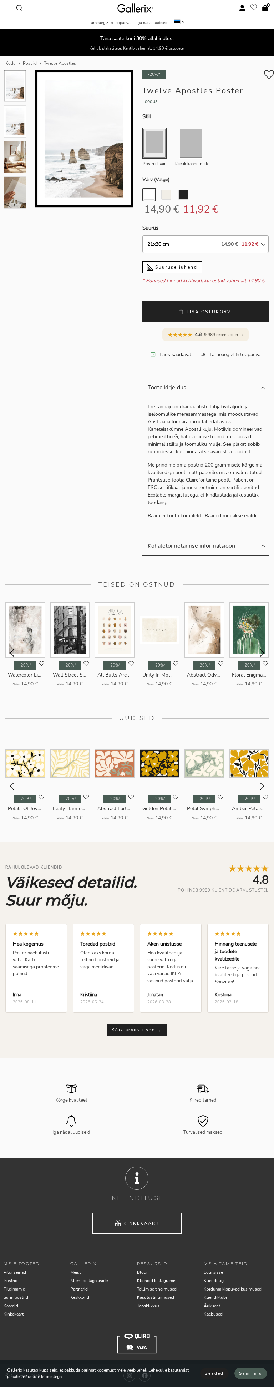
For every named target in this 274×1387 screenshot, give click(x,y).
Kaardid (11, 1306)
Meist (75, 1272)
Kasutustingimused (155, 1297)
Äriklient (212, 1306)
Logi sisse (213, 1272)
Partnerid (79, 1289)
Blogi (142, 1272)
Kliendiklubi (215, 1297)
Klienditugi (214, 1280)
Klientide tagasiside (89, 1280)
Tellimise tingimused (157, 1289)
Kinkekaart (141, 1223)
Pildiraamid (14, 1289)
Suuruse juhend (175, 267)
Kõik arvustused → (137, 1030)
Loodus (149, 101)
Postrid (10, 1280)
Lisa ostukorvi (210, 312)
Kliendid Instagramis (156, 1280)
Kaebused (213, 1314)
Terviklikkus (148, 1306)
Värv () (155, 179)
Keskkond (79, 1297)
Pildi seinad (15, 1272)
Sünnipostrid (16, 1297)
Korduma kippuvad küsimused (233, 1289)
